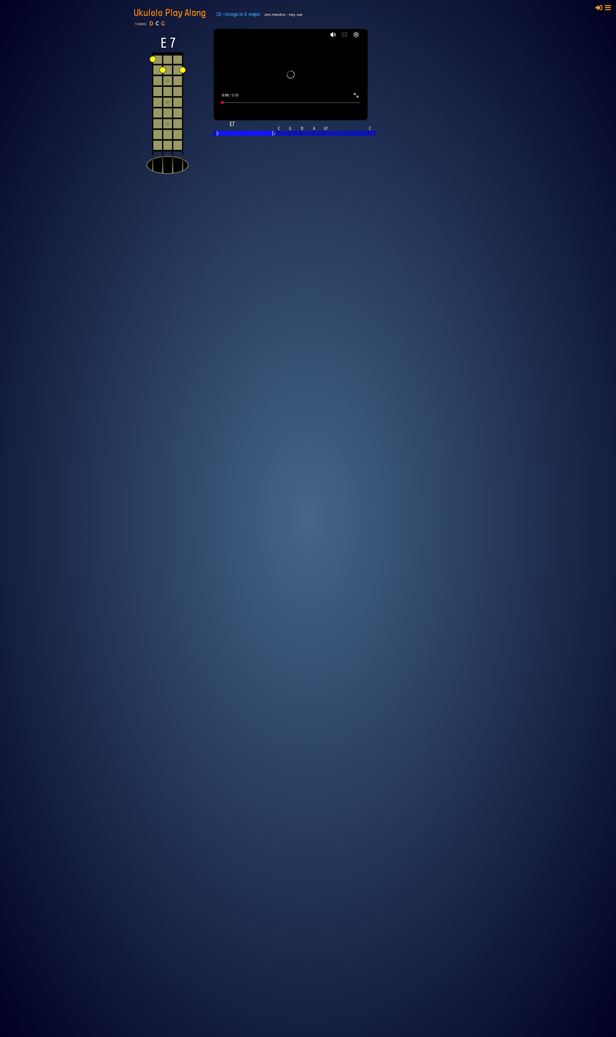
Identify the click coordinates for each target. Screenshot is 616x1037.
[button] (609, 7)
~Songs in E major (242, 14)
